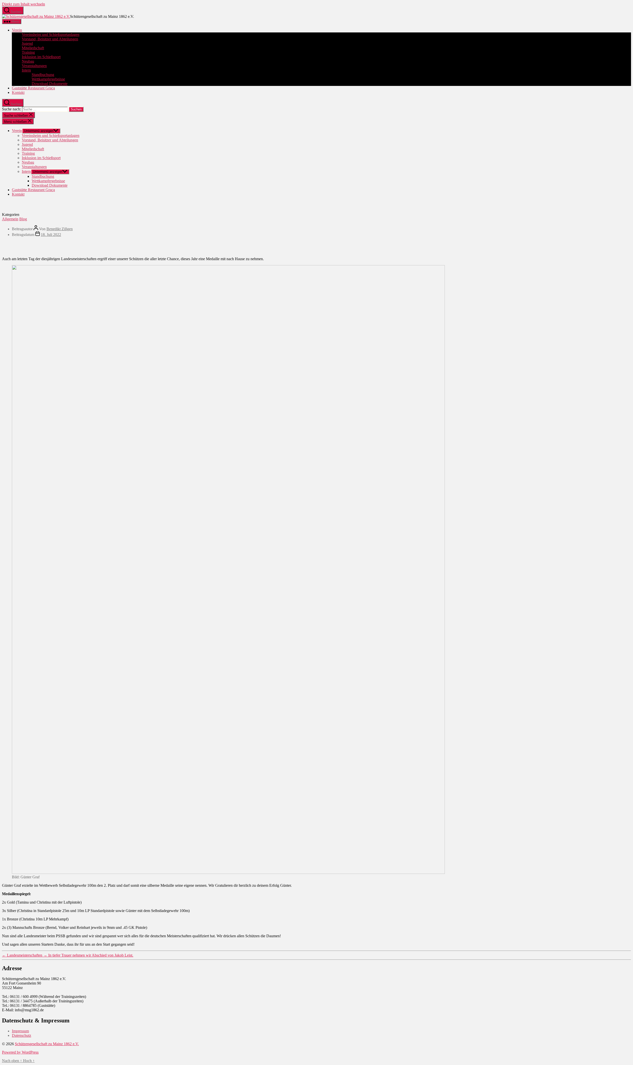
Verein (17, 30)
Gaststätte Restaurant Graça (33, 88)
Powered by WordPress (20, 1052)
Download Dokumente (50, 83)
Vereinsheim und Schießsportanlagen (50, 34)
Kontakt (18, 92)
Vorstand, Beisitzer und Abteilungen (50, 39)
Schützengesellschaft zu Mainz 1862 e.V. (47, 1044)
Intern (26, 70)
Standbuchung (43, 75)
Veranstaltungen (34, 66)
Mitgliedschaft (33, 48)
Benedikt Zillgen (59, 229)
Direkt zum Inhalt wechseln (23, 4)
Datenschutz (21, 1035)
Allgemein (10, 219)
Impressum (20, 1031)
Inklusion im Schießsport (41, 57)
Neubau (28, 61)
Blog (23, 219)
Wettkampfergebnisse (48, 79)
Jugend (27, 43)
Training (28, 52)
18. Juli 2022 (51, 234)
